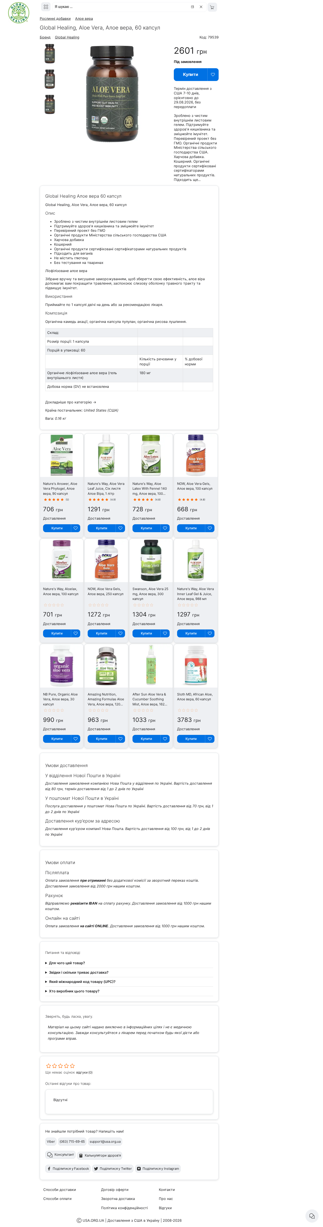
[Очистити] (202, 7)
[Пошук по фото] (193, 7)
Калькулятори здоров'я (103, 1155)
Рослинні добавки (55, 18)
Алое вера (84, 18)
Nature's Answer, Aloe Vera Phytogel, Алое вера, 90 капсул (60, 489)
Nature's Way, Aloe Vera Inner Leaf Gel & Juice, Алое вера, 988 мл (195, 594)
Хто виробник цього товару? (74, 991)
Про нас (166, 1198)
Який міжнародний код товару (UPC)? (82, 981)
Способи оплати (57, 1198)
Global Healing (67, 37)
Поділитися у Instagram (161, 1168)
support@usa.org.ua (105, 1141)
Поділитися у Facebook (71, 1168)
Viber (51, 1141)
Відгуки (165, 1208)
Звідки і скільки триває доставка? (79, 972)
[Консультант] (312, 1216)
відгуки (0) (84, 1072)
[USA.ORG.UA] (46, 6)
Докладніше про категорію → (70, 402)
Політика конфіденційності (124, 1208)
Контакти (167, 1189)
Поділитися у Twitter (116, 1168)
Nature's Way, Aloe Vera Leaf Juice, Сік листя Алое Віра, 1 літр (106, 489)
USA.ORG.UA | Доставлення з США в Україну (121, 1220)
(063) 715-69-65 (72, 1141)
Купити (190, 74)
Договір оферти (115, 1189)
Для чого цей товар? (67, 963)
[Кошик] (212, 7)
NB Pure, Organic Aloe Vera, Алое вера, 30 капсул (60, 699)
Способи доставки (59, 1189)
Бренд (45, 37)
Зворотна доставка (118, 1198)
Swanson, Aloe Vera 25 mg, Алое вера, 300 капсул (150, 594)
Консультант (64, 1154)
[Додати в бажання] (213, 74)
